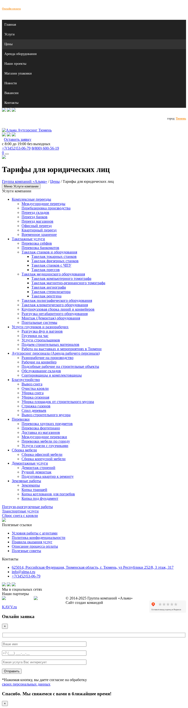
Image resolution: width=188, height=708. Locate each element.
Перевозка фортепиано (41, 428)
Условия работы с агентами (35, 533)
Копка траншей (34, 490)
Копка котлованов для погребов (48, 494)
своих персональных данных (26, 684)
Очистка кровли (35, 388)
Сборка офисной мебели (42, 454)
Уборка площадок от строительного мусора (58, 402)
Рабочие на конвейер (39, 362)
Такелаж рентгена (46, 296)
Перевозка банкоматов (40, 248)
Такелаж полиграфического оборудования (57, 300)
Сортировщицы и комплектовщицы (52, 375)
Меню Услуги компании (21, 186)
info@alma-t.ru (23, 572)
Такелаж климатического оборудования (55, 305)
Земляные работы (26, 481)
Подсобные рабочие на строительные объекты (60, 366)
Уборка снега (33, 393)
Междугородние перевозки (44, 437)
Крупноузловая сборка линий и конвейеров (58, 309)
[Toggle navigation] (7, 154)
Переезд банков (34, 217)
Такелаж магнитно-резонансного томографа (68, 283)
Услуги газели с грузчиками (45, 446)
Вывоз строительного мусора (46, 415)
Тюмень (181, 118)
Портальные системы (39, 322)
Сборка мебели (24, 450)
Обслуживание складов (41, 371)
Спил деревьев (34, 410)
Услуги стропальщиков (41, 340)
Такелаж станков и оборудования (49, 252)
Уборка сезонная (35, 397)
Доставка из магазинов (41, 432)
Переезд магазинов (37, 221)
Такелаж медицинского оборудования (53, 274)
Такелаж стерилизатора (50, 292)
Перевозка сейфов (37, 243)
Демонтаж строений (38, 468)
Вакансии (11, 93)
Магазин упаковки (18, 73)
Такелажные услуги (28, 239)
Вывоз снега (32, 384)
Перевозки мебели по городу (46, 441)
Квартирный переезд (39, 230)
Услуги (9, 34)
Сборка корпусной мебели (44, 459)
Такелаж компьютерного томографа (61, 278)
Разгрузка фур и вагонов (42, 331)
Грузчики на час (35, 336)
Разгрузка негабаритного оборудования (55, 314)
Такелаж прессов (45, 270)
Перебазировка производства (46, 208)
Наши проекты (15, 63)
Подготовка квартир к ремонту (48, 476)
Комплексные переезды (31, 199)
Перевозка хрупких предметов (47, 424)
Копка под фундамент (40, 498)
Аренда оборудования (20, 54)
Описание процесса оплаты (35, 546)
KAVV (9, 607)
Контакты (11, 103)
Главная (10, 24)
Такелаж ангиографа (48, 287)
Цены (8, 44)
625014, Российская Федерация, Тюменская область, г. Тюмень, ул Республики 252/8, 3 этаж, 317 (93, 567)
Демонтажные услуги (30, 463)
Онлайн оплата (11, 8)
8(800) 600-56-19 (45, 148)
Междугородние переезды (43, 204)
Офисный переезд (37, 226)
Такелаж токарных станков (54, 256)
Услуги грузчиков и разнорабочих (40, 327)
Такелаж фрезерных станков (55, 261)
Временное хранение (39, 234)
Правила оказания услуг (32, 542)
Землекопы (31, 485)
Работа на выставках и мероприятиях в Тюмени (62, 349)
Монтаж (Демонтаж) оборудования (51, 318)
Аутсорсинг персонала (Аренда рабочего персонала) (56, 353)
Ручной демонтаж (36, 472)
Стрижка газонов (36, 406)
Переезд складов (35, 212)
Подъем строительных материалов (50, 344)
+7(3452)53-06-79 (16, 148)
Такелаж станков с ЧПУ (51, 265)
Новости (10, 83)
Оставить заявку (17, 139)
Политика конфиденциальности (38, 537)
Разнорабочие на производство (47, 358)
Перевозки (21, 419)
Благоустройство (26, 380)
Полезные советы (26, 551)
